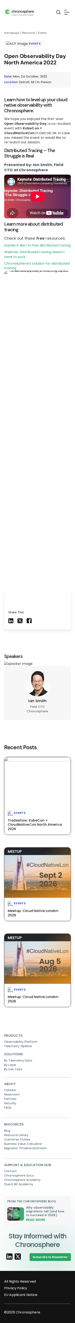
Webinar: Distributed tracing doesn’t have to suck (34, 254)
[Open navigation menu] (66, 12)
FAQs (8, 1107)
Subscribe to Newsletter (50, 1257)
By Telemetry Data (18, 1060)
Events (42, 33)
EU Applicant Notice (20, 1295)
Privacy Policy (15, 1288)
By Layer (10, 1065)
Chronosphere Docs (19, 1175)
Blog (7, 1131)
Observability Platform (21, 1042)
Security (10, 1103)
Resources (29, 33)
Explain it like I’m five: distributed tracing (37, 245)
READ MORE (35, 1219)
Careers (10, 1090)
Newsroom (12, 1094)
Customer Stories (17, 1139)
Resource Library (16, 1135)
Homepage (11, 33)
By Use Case (13, 1069)
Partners (10, 1099)
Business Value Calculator (23, 1144)
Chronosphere (28, 1312)
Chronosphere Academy (22, 1180)
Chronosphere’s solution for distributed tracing (37, 265)
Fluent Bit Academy (18, 1184)
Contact (10, 1171)
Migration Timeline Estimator (25, 1148)
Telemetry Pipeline (18, 1046)
